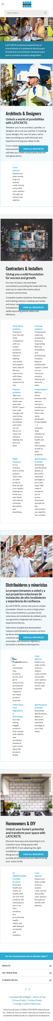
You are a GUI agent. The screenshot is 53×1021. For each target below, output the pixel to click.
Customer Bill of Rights (20, 997)
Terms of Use (39, 997)
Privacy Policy (19, 1000)
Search (45, 12)
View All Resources (33, 149)
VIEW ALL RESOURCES (33, 307)
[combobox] (27, 13)
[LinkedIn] (25, 990)
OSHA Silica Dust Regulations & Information (18, 711)
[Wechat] (29, 990)
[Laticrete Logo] (23, 4)
